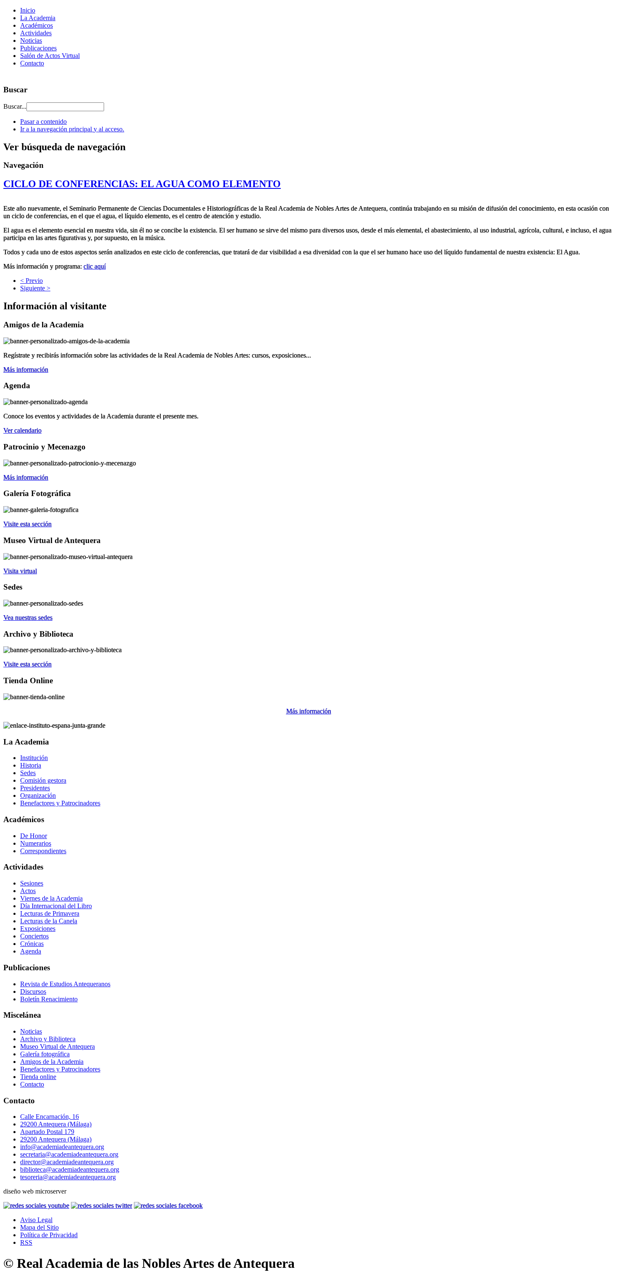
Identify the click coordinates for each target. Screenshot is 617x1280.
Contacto (32, 63)
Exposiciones (37, 928)
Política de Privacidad (49, 1234)
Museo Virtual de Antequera (57, 1046)
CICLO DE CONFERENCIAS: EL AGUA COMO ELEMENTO (142, 183)
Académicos (36, 25)
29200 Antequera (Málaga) (56, 1124)
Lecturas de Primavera (49, 913)
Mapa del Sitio (39, 1227)
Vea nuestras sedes (27, 617)
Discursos (33, 991)
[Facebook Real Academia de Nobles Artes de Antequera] (168, 1205)
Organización (38, 795)
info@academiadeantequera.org (62, 1146)
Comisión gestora (43, 780)
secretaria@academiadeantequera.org (69, 1154)
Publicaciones (38, 48)
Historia (30, 765)
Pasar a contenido (43, 121)
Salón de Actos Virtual (50, 55)
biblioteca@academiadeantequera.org (69, 1169)
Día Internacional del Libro (56, 905)
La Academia (37, 17)
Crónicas (32, 943)
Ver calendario (22, 430)
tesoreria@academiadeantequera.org (68, 1177)
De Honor (33, 835)
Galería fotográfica (45, 1054)
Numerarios (35, 843)
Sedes (28, 772)
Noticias (31, 40)
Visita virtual (20, 571)
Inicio (27, 10)
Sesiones (31, 883)
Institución (34, 757)
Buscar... (14, 106)
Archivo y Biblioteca (48, 1038)
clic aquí (95, 266)
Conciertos (34, 936)
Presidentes (35, 788)
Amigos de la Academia (52, 1061)
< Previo (31, 280)
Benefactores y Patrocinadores (60, 803)
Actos (28, 890)
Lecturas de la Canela (48, 921)
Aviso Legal (36, 1219)
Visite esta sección (27, 524)
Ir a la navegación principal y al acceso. (72, 129)
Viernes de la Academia (51, 898)
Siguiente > (35, 288)
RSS (26, 1242)
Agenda (30, 951)
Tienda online (38, 1076)
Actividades (36, 33)
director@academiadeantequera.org (67, 1161)
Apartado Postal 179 (47, 1131)
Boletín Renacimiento (49, 999)
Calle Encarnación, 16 (49, 1116)
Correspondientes (43, 850)
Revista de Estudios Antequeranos (65, 983)
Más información (25, 369)
